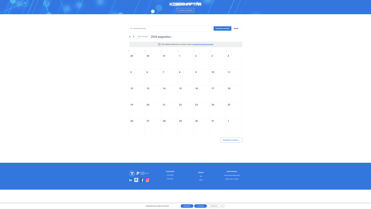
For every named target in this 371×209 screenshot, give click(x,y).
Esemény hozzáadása (186, 10)
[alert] (185, 44)
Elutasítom (200, 206)
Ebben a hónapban (143, 36)
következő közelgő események (203, 44)
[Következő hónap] (133, 37)
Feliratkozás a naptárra (230, 140)
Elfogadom (187, 206)
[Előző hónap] (130, 37)
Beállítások (214, 206)
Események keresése (222, 28)
